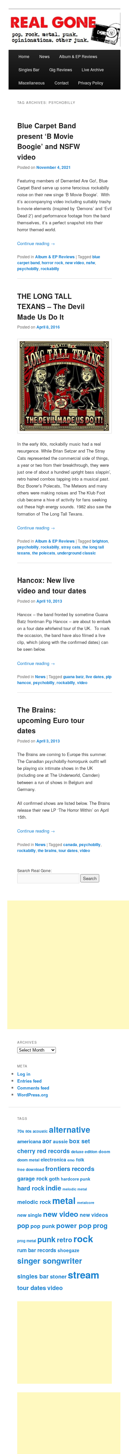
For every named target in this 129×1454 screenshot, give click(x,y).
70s (20, 1131)
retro (64, 1239)
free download (30, 1169)
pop (23, 1225)
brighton (100, 541)
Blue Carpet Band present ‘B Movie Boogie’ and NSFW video (48, 141)
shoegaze (68, 1250)
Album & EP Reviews (78, 56)
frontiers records (69, 1168)
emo (71, 1159)
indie (53, 1187)
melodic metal (75, 1188)
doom (104, 1151)
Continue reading (36, 243)
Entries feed (29, 1081)
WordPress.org (32, 1094)
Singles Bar (29, 69)
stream (83, 1274)
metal (64, 1200)
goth (54, 1178)
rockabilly (50, 268)
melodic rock (34, 1202)
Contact (61, 82)
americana (29, 1141)
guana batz (73, 677)
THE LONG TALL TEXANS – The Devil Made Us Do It (51, 306)
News (44, 56)
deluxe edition (84, 1151)
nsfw (90, 263)
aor (47, 1141)
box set (79, 1141)
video (82, 682)
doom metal (28, 1160)
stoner (58, 1276)
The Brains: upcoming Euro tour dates (50, 720)
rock (83, 1238)
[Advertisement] (72, 1342)
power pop (74, 1225)
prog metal (26, 1240)
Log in (23, 1074)
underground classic (76, 553)
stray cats (70, 547)
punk (46, 1239)
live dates (95, 677)
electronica (53, 1159)
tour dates (68, 850)
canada (70, 844)
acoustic (40, 1131)
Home (24, 56)
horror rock (52, 263)
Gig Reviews (60, 69)
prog (100, 1225)
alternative (69, 1129)
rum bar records (36, 1250)
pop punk (42, 1226)
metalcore (85, 1202)
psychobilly (28, 268)
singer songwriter (49, 1260)
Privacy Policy (90, 82)
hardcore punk (75, 1179)
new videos (94, 1214)
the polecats (43, 553)
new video (74, 263)
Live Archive (93, 69)
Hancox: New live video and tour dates (51, 585)
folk (80, 1159)
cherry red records (43, 1151)
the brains (47, 850)
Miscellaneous (32, 82)
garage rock (32, 1178)
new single (29, 1215)
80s (28, 1131)
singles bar (33, 1276)
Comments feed (33, 1088)
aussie (60, 1141)
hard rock (30, 1188)
